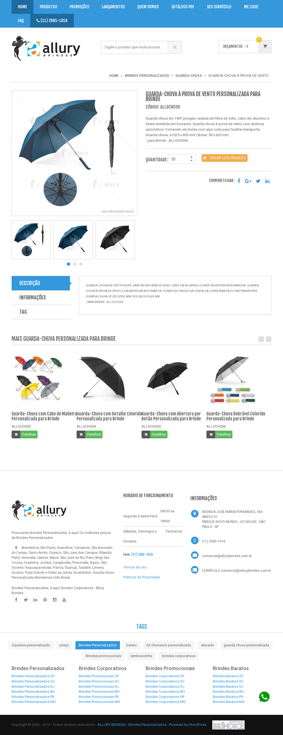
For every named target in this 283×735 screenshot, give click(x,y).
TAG (23, 312)
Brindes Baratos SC (228, 681)
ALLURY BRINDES (112, 725)
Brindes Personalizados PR (33, 697)
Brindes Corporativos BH (165, 691)
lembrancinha (141, 656)
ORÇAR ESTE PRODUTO (227, 158)
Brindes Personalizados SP (33, 676)
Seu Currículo (219, 6)
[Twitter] (25, 600)
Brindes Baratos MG (229, 702)
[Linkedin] (35, 600)
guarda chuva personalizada (246, 645)
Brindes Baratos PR (228, 697)
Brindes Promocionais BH (99, 691)
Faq (21, 20)
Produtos (48, 6)
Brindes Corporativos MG (166, 702)
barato (131, 645)
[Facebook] (16, 600)
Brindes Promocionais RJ (99, 686)
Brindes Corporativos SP (165, 676)
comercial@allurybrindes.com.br (227, 556)
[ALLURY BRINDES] (39, 510)
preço (64, 645)
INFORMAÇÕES (32, 297)
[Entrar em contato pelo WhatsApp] (264, 697)
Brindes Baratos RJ (228, 686)
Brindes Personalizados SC (33, 681)
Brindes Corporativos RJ (165, 686)
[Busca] (175, 47)
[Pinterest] (45, 600)
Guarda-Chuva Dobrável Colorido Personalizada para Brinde (235, 416)
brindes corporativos (178, 656)
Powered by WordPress (188, 725)
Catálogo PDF (182, 6)
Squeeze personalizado (31, 645)
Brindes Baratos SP (228, 676)
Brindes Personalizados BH (33, 691)
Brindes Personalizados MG (34, 702)
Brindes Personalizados (98, 645)
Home (22, 6)
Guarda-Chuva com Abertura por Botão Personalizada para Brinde (171, 416)
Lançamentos (113, 6)
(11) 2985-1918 (53, 20)
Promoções (79, 6)
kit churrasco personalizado (168, 645)
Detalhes (29, 434)
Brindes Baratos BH (228, 691)
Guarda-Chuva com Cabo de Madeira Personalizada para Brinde (44, 416)
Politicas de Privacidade (141, 577)
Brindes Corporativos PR (165, 697)
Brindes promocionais (103, 656)
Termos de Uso (134, 567)
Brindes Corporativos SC (165, 681)
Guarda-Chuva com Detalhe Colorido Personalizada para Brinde (109, 416)
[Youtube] (64, 600)
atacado (207, 645)
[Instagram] (54, 600)
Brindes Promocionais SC (99, 681)
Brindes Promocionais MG (99, 702)
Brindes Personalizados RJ (33, 686)
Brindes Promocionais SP (99, 676)
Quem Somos (148, 6)
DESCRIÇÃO (29, 283)
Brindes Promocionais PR (99, 697)
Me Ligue (251, 6)
